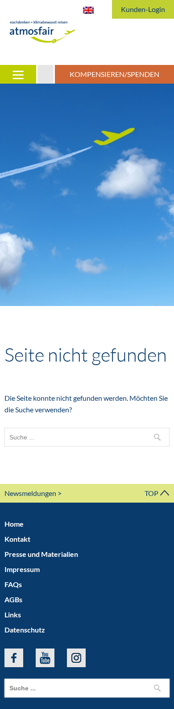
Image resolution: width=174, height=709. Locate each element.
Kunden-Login (143, 9)
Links (12, 614)
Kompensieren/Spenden (114, 74)
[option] (87, 195)
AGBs (13, 599)
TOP (152, 493)
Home (14, 524)
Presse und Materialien (41, 554)
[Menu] (18, 74)
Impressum (22, 569)
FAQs (13, 584)
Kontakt (17, 539)
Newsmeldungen (30, 493)
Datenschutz (24, 629)
